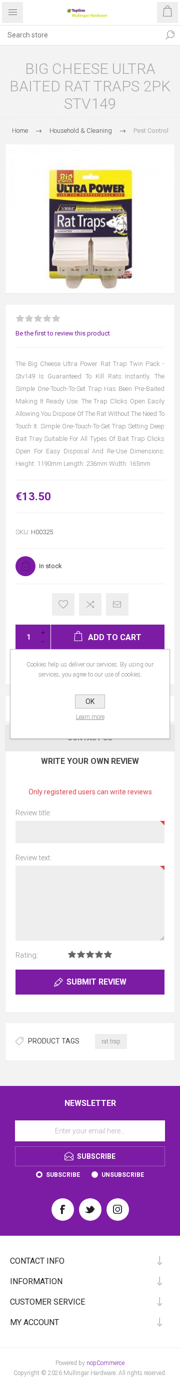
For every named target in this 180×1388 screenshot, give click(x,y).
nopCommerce (105, 1363)
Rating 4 (99, 954)
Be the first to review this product (63, 333)
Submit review (96, 982)
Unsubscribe (123, 1174)
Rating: (27, 955)
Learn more (90, 716)
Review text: (34, 858)
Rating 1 (72, 954)
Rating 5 (108, 954)
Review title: (33, 813)
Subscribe (63, 1174)
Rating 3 (90, 954)
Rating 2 (81, 954)
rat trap (111, 1041)
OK (90, 701)
